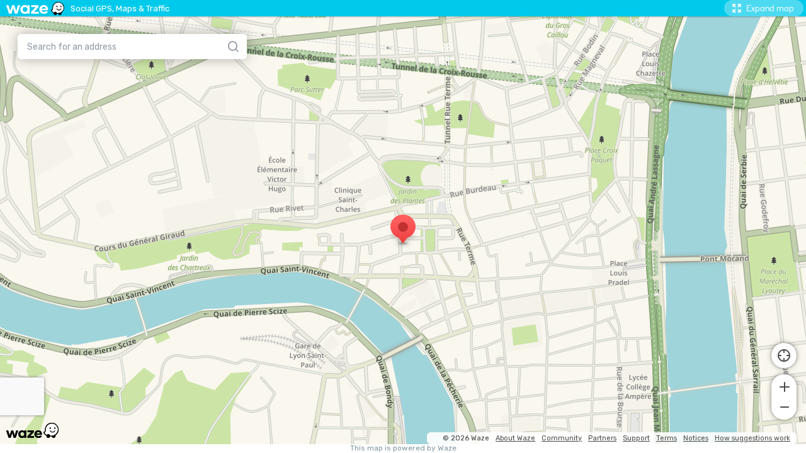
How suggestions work (752, 438)
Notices (695, 438)
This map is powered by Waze (403, 448)
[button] (784, 385)
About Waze (515, 438)
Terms (666, 438)
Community (562, 438)
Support (636, 438)
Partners (602, 438)
